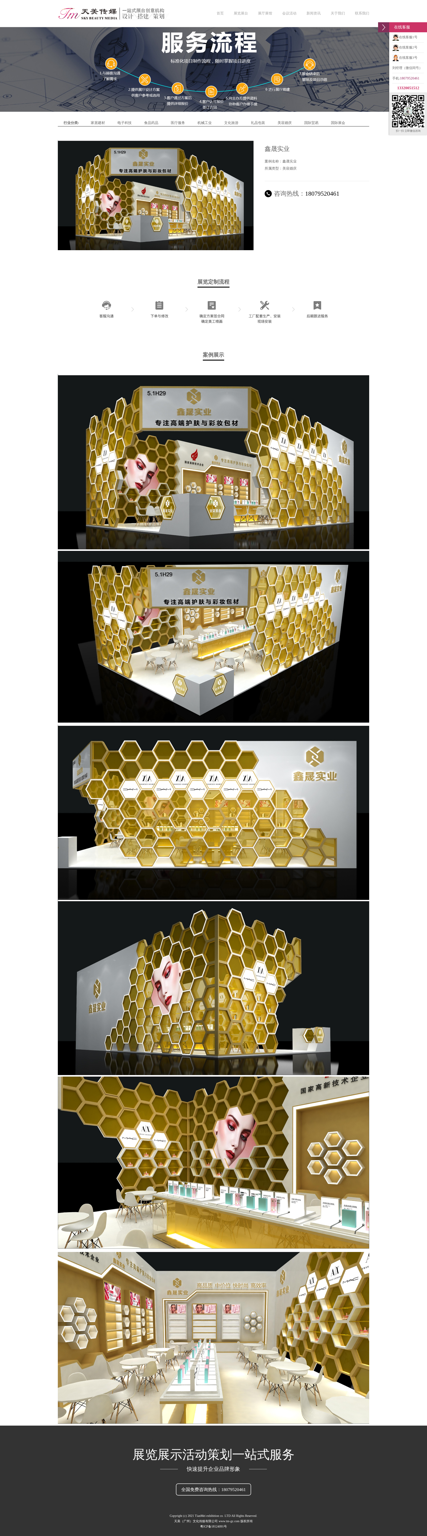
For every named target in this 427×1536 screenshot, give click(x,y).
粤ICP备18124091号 (213, 1526)
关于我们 (338, 13)
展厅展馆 (265, 13)
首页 (220, 13)
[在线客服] (383, 27)
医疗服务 (178, 123)
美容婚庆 (285, 123)
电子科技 (124, 123)
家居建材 (98, 123)
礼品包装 (258, 123)
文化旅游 (231, 123)
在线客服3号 (408, 57)
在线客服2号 (408, 47)
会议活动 (289, 13)
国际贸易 (311, 123)
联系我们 (362, 13)
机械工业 (204, 123)
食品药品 (151, 123)
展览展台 (241, 13)
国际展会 (338, 123)
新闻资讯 (313, 13)
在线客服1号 (408, 37)
